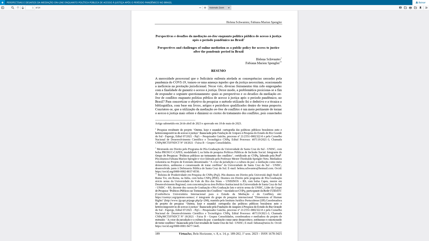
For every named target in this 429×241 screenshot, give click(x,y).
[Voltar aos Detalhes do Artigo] (2, 2)
